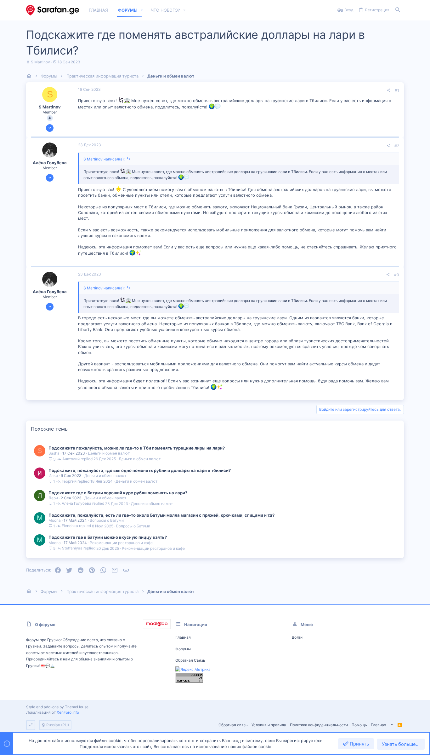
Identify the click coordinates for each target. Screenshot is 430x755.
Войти (297, 637)
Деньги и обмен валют (109, 453)
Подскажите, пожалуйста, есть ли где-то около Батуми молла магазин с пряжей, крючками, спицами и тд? (161, 515)
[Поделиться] (388, 90)
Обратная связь (190, 660)
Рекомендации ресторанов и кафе (121, 542)
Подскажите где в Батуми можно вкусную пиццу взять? (107, 537)
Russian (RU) (57, 725)
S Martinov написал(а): (104, 159)
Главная (183, 637)
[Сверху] (392, 725)
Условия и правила (269, 725)
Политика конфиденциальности (319, 725)
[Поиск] (398, 10)
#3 (396, 274)
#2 (396, 145)
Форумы (183, 649)
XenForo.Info (68, 712)
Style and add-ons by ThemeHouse (57, 707)
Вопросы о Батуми (107, 520)
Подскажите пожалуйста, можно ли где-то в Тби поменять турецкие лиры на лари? (136, 447)
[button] (142, 10)
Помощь (359, 725)
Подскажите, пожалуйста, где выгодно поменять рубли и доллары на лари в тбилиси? (139, 470)
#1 (397, 90)
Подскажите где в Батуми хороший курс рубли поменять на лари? (117, 492)
